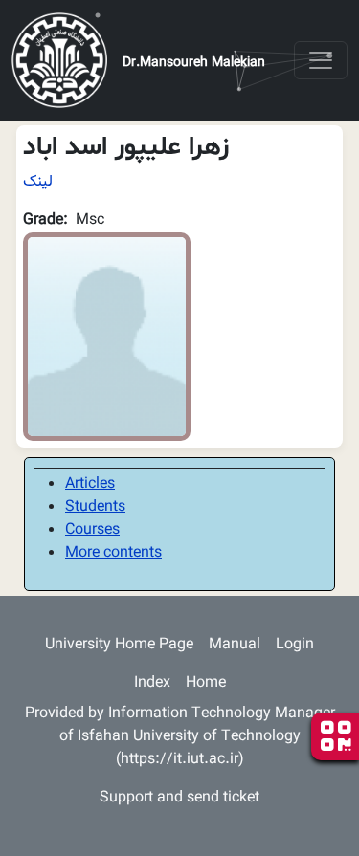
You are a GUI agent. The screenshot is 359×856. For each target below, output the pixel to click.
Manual (234, 645)
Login (295, 645)
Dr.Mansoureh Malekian (194, 63)
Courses (92, 530)
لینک (38, 182)
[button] (107, 337)
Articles (90, 484)
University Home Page (119, 645)
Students (95, 507)
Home (206, 683)
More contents (113, 553)
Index (152, 683)
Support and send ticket (179, 798)
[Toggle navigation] (321, 60)
